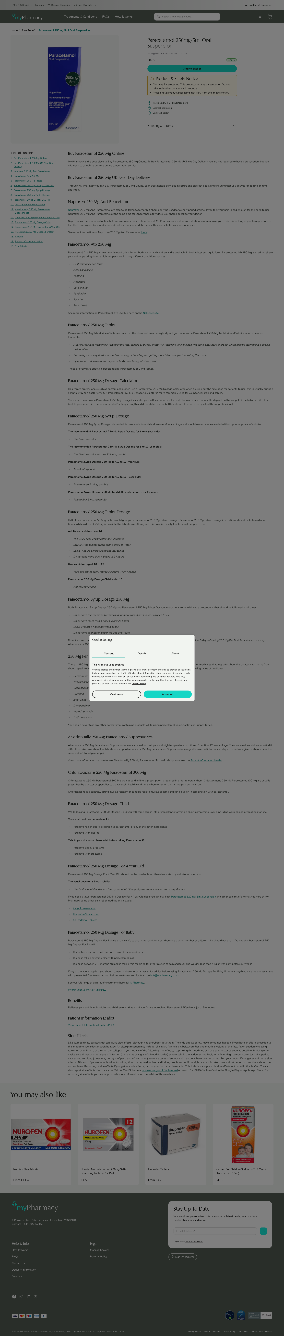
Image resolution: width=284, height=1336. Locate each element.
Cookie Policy (139, 683)
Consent (109, 653)
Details (142, 653)
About (175, 653)
